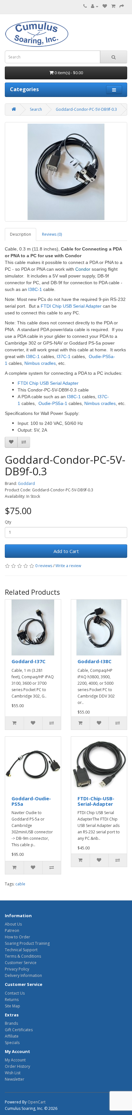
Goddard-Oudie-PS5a (31, 801)
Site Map (12, 1006)
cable (20, 884)
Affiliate (12, 1036)
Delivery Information (23, 975)
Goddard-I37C (28, 661)
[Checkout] (122, 6)
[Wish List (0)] (105, 6)
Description (20, 234)
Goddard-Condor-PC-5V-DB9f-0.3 (86, 109)
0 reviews (43, 565)
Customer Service (21, 962)
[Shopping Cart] (113, 6)
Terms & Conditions (23, 956)
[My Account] (94, 6)
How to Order (17, 937)
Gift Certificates (19, 1029)
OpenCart (36, 1102)
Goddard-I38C (94, 661)
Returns (12, 999)
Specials (12, 1042)
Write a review (68, 565)
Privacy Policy (17, 969)
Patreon (12, 930)
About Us (13, 924)
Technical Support (21, 950)
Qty (8, 522)
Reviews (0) (52, 234)
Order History (17, 1066)
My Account (15, 1060)
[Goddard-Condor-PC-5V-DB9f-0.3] (66, 172)
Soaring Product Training (27, 943)
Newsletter (14, 1079)
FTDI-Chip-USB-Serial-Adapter (96, 801)
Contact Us (15, 993)
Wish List (13, 1072)
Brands (11, 1023)
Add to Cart (66, 551)
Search (36, 109)
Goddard (26, 483)
